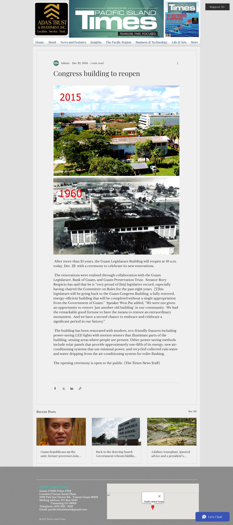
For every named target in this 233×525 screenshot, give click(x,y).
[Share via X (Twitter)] (63, 388)
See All (192, 411)
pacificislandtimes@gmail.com (67, 509)
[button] (217, 6)
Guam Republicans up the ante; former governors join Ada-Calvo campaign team (60, 454)
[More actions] (178, 63)
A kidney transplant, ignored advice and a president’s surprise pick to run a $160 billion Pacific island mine (170, 454)
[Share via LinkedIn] (71, 388)
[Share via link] (80, 388)
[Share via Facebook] (55, 388)
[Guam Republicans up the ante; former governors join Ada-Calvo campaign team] (61, 432)
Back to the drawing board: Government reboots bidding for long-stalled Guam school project (116, 454)
